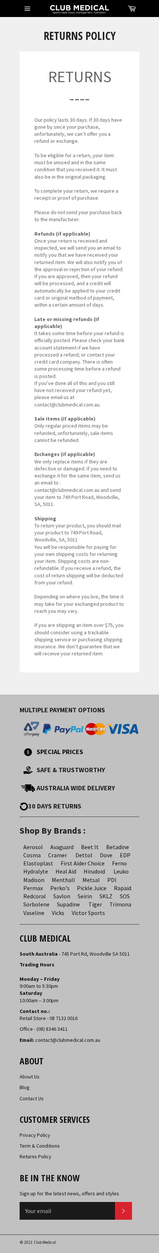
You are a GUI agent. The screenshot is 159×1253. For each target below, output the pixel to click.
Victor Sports (88, 912)
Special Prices (60, 751)
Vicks (58, 912)
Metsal (91, 880)
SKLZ (105, 896)
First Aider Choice (83, 863)
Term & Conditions (40, 1145)
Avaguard (62, 847)
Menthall (63, 880)
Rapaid (122, 888)
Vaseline (33, 912)
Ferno (119, 863)
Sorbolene (36, 904)
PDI (111, 880)
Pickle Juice (91, 888)
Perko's (60, 888)
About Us (30, 1076)
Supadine (68, 904)
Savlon (61, 896)
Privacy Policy (35, 1135)
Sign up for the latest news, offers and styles (69, 1193)
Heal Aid (65, 871)
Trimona (120, 904)
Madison (33, 880)
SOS (125, 896)
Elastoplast (38, 863)
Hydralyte (35, 871)
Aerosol (33, 847)
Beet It (90, 847)
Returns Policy (35, 1156)
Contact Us (32, 1098)
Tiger (95, 904)
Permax (33, 888)
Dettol (83, 855)
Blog (25, 1087)
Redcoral (34, 896)
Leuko (121, 871)
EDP (125, 855)
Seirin (85, 896)
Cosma (32, 855)
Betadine (117, 847)
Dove (106, 855)
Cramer (57, 855)
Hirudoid (94, 871)
